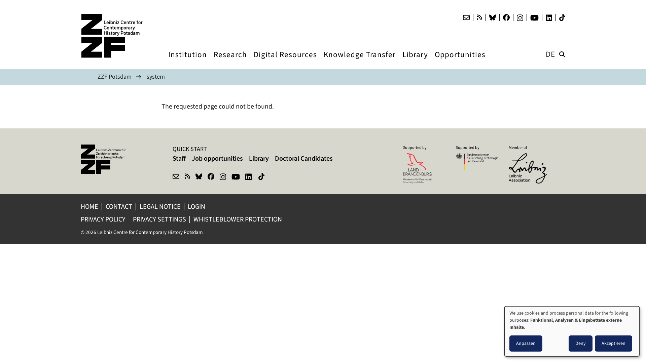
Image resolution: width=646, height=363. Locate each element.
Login (197, 206)
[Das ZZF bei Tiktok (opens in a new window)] (562, 17)
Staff (179, 158)
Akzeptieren (613, 343)
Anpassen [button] (526, 343)
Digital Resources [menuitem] (285, 60)
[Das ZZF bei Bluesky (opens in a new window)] (492, 17)
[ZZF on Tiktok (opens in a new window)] (262, 177)
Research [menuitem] (230, 60)
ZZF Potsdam (115, 77)
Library (259, 158)
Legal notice (160, 206)
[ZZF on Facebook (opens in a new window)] (211, 177)
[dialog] (572, 331)
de (550, 54)
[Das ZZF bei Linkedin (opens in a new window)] (549, 18)
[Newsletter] (466, 17)
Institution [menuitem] (187, 60)
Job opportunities (217, 158)
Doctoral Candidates (304, 158)
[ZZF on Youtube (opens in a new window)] (235, 177)
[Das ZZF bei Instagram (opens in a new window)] (520, 18)
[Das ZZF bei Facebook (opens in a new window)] (506, 17)
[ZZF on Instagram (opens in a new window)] (223, 177)
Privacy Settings (159, 219)
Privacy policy (103, 219)
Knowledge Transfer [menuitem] (360, 60)
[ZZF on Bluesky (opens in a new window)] (198, 177)
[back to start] (114, 35)
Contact (119, 206)
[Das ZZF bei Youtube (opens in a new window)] (534, 18)
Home (89, 206)
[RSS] (479, 17)
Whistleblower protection (238, 219)
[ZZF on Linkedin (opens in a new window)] (249, 177)
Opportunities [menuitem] (460, 60)
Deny (580, 343)
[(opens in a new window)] (530, 158)
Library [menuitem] (415, 60)
